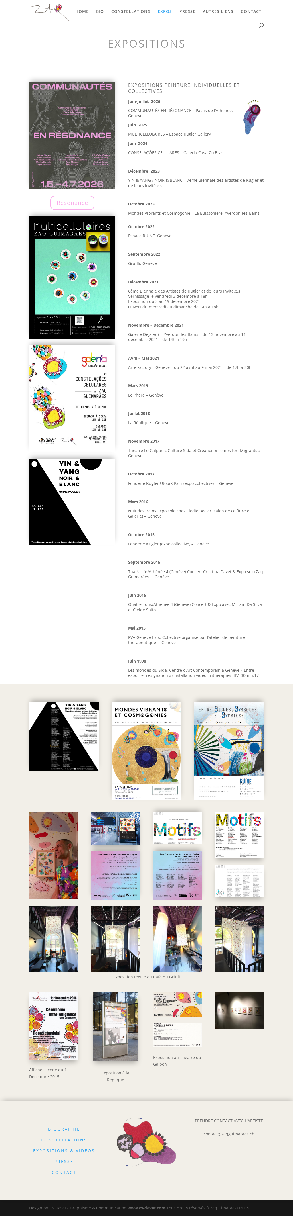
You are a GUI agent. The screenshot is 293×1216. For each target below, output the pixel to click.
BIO (100, 11)
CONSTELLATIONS (130, 11)
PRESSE (187, 11)
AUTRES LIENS (218, 11)
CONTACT (251, 11)
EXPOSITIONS (50, 1150)
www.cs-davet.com (146, 1208)
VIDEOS (85, 1150)
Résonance (72, 203)
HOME (82, 11)
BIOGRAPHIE (64, 1129)
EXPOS (165, 11)
